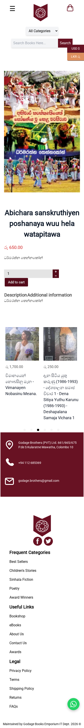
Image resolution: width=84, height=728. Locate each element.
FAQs (13, 706)
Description (15, 295)
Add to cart (16, 282)
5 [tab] (51, 430)
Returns (15, 697)
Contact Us (18, 643)
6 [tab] (58, 430)
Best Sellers (18, 562)
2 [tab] (31, 430)
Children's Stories (22, 570)
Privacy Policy (20, 671)
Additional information (49, 295)
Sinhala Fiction (21, 579)
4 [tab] (45, 430)
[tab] (15, 295)
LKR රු (73, 56)
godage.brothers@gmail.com (38, 480)
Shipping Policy (21, 688)
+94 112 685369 (29, 463)
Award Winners (21, 597)
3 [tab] (38, 430)
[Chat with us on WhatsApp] (73, 704)
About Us (16, 634)
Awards (15, 652)
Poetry (14, 588)
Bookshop (17, 616)
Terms (14, 680)
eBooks (15, 625)
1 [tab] (25, 430)
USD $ (73, 48)
